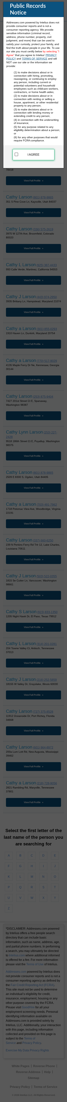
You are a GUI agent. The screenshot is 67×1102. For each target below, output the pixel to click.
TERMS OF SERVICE (34, 58)
